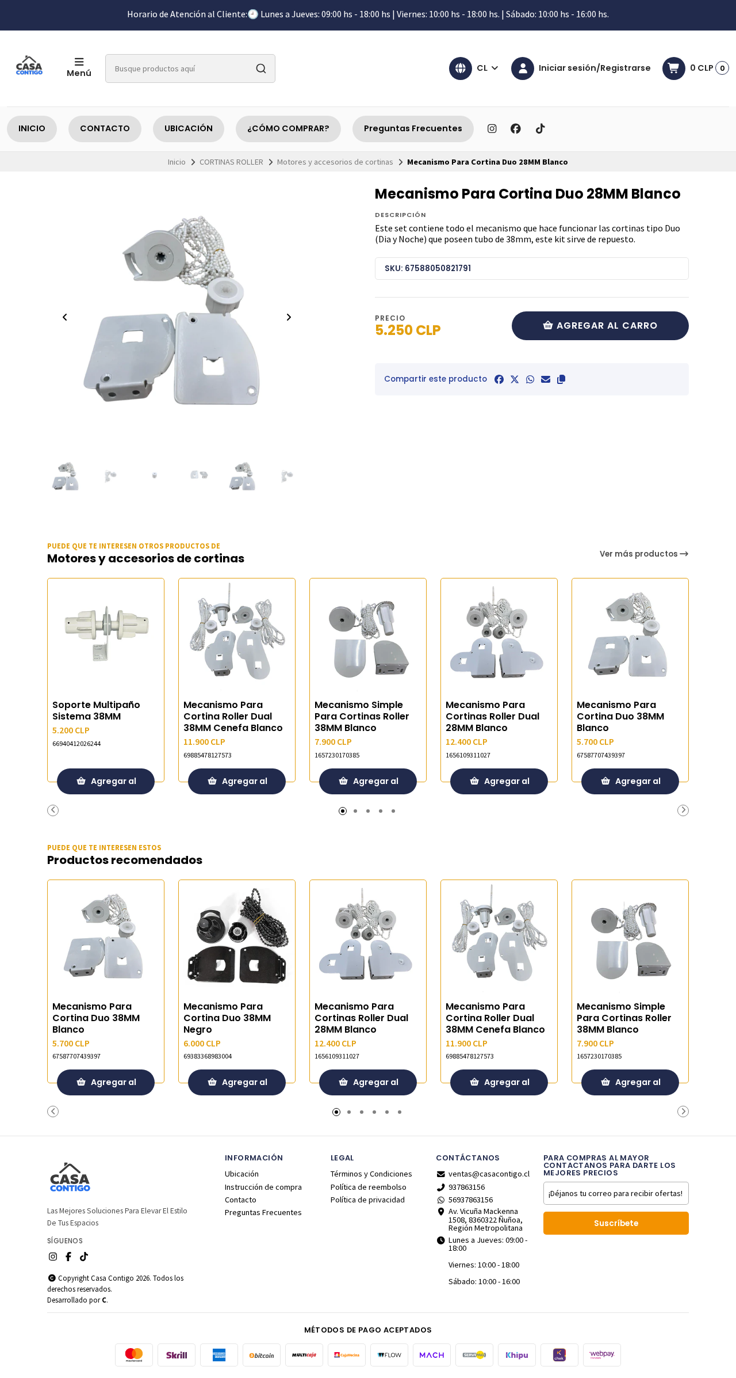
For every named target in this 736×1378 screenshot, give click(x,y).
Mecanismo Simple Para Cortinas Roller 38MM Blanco (362, 716)
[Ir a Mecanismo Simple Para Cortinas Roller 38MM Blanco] (368, 636)
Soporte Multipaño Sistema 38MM (96, 710)
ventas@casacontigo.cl (489, 1174)
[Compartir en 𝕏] (514, 379)
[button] (561, 379)
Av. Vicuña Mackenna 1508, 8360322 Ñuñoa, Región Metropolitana (485, 1219)
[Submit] (261, 68)
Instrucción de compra (263, 1187)
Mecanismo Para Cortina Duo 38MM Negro (227, 1018)
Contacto (240, 1200)
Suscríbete (616, 1223)
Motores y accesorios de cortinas (335, 162)
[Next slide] (288, 317)
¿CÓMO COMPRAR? (288, 128)
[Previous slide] (65, 317)
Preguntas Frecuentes (413, 128)
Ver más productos (640, 554)
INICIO (31, 128)
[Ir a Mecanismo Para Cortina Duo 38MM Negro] (237, 938)
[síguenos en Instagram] (491, 128)
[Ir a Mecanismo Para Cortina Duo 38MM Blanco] (630, 636)
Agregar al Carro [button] (112, 784)
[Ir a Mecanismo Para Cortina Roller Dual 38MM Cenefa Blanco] (237, 636)
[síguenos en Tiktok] (540, 128)
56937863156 (470, 1200)
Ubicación (242, 1174)
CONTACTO (105, 128)
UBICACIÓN (188, 128)
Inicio (177, 162)
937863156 (466, 1187)
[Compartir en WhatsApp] (530, 379)
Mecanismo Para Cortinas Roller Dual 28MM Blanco (492, 716)
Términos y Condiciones (371, 1174)
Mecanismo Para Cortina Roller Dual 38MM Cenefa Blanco (233, 716)
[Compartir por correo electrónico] (545, 379)
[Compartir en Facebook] (499, 379)
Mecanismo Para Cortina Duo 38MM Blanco (620, 716)
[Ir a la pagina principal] (30, 68)
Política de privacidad (368, 1200)
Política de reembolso (369, 1187)
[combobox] (190, 68)
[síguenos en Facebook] (515, 128)
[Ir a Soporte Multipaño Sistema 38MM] (106, 636)
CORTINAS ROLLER (231, 162)
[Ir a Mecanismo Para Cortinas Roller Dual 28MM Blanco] (499, 636)
